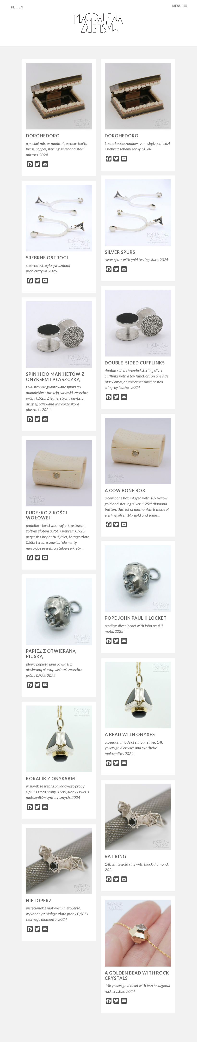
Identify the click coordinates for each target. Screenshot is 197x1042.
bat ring (115, 856)
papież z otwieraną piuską (51, 653)
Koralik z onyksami (51, 778)
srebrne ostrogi (47, 257)
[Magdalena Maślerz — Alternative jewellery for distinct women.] (98, 23)
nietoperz (39, 900)
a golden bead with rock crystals (137, 975)
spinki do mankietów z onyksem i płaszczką (55, 376)
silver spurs (120, 252)
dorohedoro (43, 135)
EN (21, 7)
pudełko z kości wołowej (46, 515)
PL (13, 7)
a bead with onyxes (130, 734)
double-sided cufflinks (135, 362)
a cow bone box (125, 490)
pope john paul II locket (136, 618)
